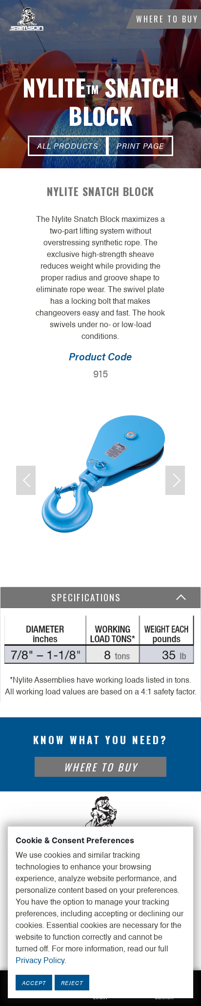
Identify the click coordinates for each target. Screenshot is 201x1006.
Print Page (140, 145)
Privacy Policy (40, 961)
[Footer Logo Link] (100, 819)
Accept (34, 982)
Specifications (89, 597)
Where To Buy (167, 19)
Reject (72, 982)
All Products (67, 145)
